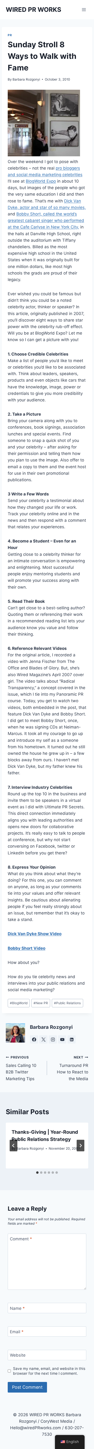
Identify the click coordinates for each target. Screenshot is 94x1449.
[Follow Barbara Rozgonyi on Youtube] (62, 1039)
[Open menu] (83, 9)
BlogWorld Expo (41, 181)
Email (17, 1331)
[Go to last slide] (13, 1145)
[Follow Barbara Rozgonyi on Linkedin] (71, 1039)
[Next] (80, 1145)
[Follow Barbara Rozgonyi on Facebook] (34, 1039)
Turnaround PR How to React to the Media (72, 1068)
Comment (21, 1238)
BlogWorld (18, 1003)
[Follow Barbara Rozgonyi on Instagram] (53, 1039)
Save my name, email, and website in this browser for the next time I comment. (49, 1371)
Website (18, 1355)
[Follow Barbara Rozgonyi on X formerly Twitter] (43, 1039)
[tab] (37, 1172)
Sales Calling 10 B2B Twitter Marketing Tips (21, 1068)
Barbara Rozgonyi (26, 79)
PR (10, 35)
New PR (41, 1003)
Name (17, 1308)
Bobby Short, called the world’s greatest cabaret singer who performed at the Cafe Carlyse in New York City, (46, 220)
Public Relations (67, 1003)
